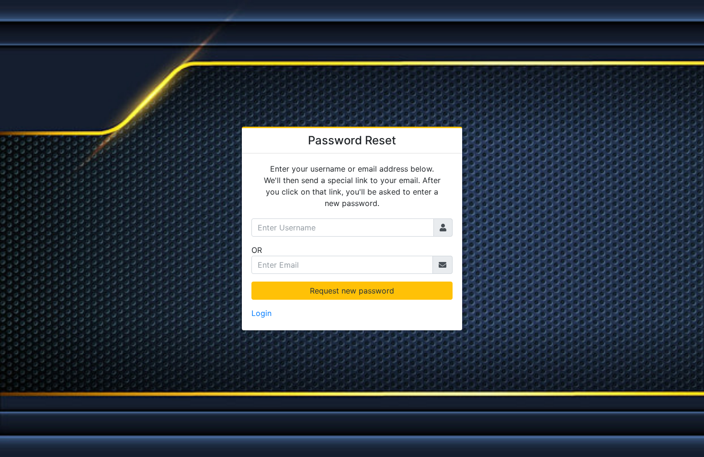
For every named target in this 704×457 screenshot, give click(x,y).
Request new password (352, 290)
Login (261, 313)
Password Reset (352, 140)
